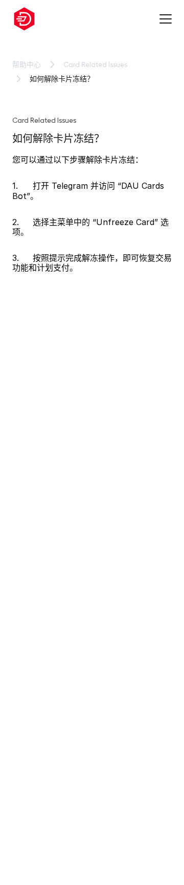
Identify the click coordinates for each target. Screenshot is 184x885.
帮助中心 (26, 64)
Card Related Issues (95, 64)
